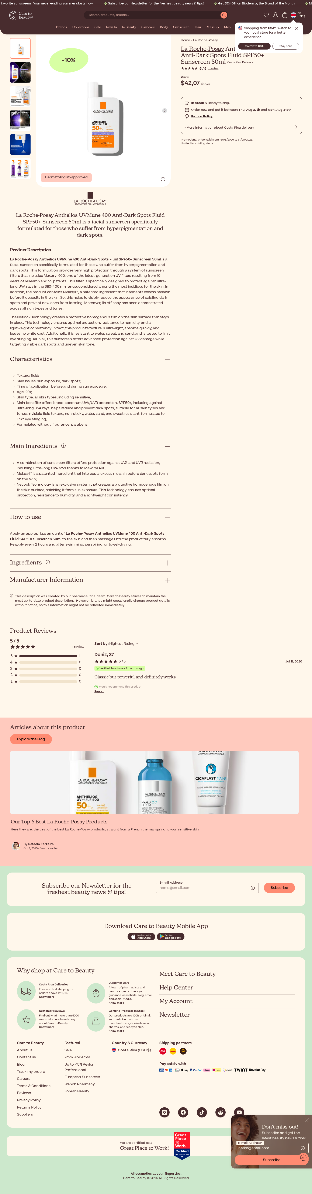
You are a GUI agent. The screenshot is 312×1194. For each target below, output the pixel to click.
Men (227, 27)
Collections (81, 27)
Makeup (213, 27)
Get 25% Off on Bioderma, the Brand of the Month (256, 3)
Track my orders (31, 1071)
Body (164, 27)
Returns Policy (29, 1107)
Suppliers (25, 1114)
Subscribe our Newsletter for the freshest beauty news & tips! (156, 3)
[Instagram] (164, 1112)
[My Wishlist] (266, 15)
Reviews (24, 1093)
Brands (61, 27)
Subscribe (279, 887)
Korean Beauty (77, 1091)
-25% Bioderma (77, 1057)
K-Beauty (129, 27)
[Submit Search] (224, 15)
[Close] (307, 1120)
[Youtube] (239, 1112)
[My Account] (275, 15)
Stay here (286, 46)
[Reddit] (220, 1112)
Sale (97, 27)
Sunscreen (181, 27)
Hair (198, 27)
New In (111, 27)
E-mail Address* (171, 882)
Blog (21, 1064)
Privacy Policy (29, 1100)
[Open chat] (303, 1158)
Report (99, 691)
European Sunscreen (82, 1077)
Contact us (26, 1057)
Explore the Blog (31, 739)
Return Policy (202, 116)
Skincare (148, 27)
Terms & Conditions (33, 1086)
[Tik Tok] (202, 1112)
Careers (23, 1078)
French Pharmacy (80, 1084)
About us (24, 1050)
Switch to (254, 46)
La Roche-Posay (202, 49)
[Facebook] (183, 1112)
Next (164, 110)
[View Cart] (284, 15)
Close (296, 28)
